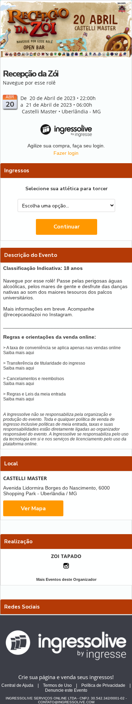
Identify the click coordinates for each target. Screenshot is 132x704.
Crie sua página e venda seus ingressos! (66, 676)
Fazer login (66, 153)
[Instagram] (66, 566)
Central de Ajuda (17, 685)
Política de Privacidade (103, 685)
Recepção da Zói (30, 73)
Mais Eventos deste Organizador (66, 579)
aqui (30, 352)
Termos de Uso (57, 685)
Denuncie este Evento (66, 690)
